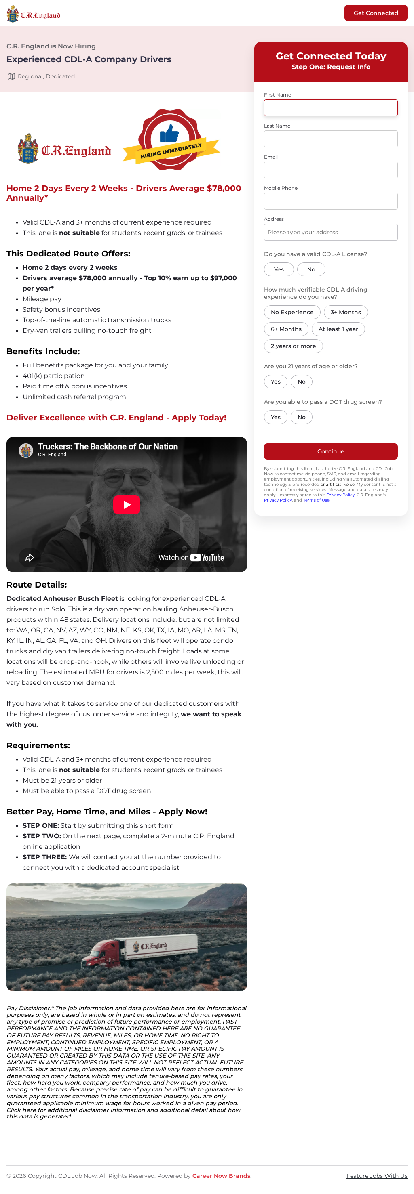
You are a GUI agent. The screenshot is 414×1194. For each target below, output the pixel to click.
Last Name (277, 126)
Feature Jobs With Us (377, 1175)
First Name (277, 95)
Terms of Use (316, 500)
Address (274, 219)
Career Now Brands (221, 1175)
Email (271, 157)
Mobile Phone (281, 188)
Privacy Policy (341, 494)
